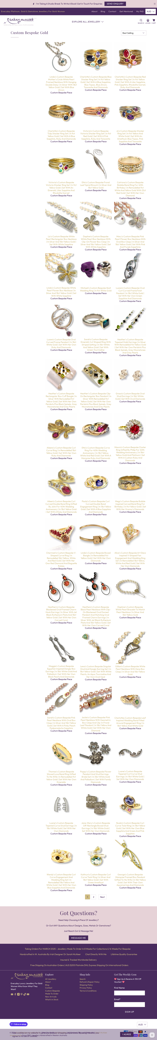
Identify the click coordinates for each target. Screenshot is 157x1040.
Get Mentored (126, 11)
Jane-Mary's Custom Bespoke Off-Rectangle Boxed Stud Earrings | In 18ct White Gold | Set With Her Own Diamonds (95, 827)
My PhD (140, 11)
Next (102, 897)
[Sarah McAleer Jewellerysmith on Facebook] (15, 995)
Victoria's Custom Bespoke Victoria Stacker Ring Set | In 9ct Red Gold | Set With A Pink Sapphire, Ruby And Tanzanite (95, 135)
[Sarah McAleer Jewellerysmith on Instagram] (18, 995)
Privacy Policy (86, 988)
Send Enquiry (115, 3)
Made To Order (52, 993)
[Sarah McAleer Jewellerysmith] (20, 21)
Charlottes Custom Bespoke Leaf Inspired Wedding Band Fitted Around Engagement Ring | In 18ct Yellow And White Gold (130, 721)
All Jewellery (50, 979)
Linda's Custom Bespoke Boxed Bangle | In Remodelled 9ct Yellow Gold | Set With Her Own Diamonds (96, 556)
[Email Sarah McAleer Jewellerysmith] (12, 995)
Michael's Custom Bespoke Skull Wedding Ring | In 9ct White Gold (95, 289)
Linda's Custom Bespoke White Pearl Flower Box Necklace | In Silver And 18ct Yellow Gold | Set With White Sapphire (61, 291)
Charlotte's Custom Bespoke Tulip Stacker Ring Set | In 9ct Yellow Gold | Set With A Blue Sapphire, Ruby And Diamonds (61, 135)
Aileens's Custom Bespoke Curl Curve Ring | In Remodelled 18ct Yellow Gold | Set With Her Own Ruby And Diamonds (61, 451)
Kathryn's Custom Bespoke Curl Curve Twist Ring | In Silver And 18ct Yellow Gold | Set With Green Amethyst (96, 878)
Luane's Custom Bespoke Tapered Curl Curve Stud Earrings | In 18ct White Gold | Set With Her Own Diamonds (130, 775)
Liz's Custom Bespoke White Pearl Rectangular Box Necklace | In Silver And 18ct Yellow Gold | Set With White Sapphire (61, 240)
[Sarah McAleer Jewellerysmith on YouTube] (28, 995)
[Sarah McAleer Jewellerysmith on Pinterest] (21, 995)
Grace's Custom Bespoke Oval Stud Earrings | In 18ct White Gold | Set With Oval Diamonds (130, 396)
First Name (119, 987)
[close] (155, 4)
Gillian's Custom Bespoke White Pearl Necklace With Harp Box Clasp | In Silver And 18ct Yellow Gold (130, 670)
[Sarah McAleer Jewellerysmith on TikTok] (24, 995)
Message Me (78, 937)
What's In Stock (51, 999)
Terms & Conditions (88, 991)
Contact (112, 11)
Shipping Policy (86, 985)
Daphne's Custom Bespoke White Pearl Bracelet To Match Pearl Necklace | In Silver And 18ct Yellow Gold (130, 611)
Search (83, 979)
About (94, 11)
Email (117, 999)
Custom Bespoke (52, 991)
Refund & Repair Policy (90, 982)
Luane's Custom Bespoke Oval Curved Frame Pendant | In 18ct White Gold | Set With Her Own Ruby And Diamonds (61, 343)
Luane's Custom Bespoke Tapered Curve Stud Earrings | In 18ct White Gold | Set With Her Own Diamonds (61, 827)
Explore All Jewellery (86, 21)
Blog (103, 11)
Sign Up (129, 1011)
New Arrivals (50, 996)
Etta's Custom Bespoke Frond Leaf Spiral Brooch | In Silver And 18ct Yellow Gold (95, 185)
